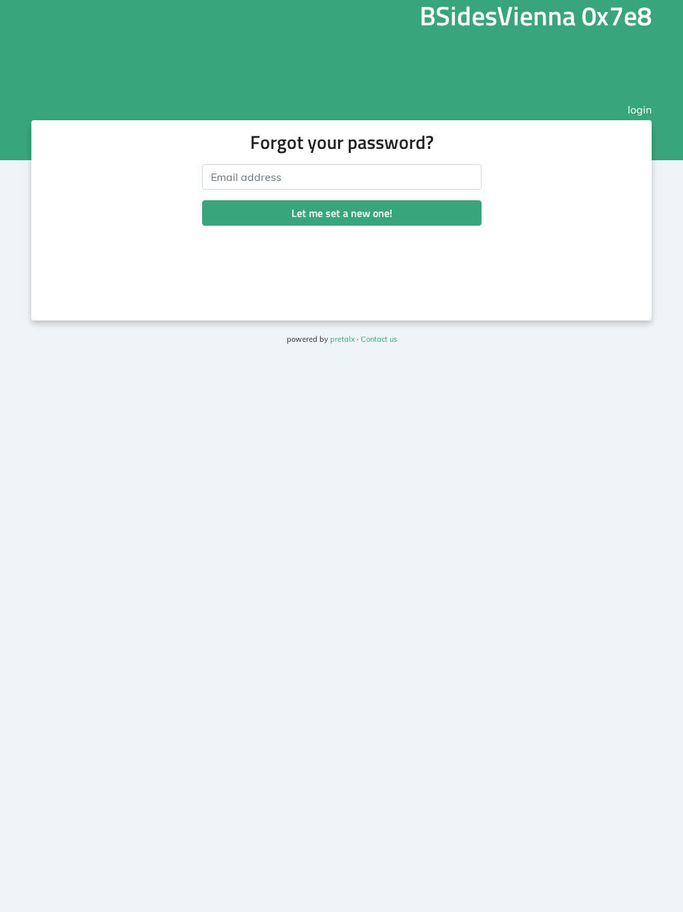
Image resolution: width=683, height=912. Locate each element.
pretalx (342, 339)
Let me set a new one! (341, 213)
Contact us (379, 339)
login (640, 109)
